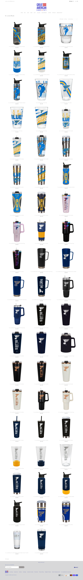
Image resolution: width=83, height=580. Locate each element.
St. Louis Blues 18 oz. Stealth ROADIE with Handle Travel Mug (41, 271)
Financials (36, 571)
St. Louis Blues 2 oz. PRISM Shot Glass (66, 46)
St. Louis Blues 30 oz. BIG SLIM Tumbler (66, 215)
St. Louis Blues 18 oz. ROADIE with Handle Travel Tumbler (66, 271)
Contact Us (16, 571)
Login (6, 1)
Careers (20, 571)
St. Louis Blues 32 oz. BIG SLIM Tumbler (66, 130)
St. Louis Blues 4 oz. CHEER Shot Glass (17, 468)
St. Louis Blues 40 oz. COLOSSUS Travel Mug (17, 243)
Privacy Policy (41, 571)
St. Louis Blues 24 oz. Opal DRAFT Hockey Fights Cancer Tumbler (16, 552)
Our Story (11, 571)
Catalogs (24, 571)
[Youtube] (71, 1)
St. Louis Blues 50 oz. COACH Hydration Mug (66, 355)
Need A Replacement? (56, 571)
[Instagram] (77, 567)
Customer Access (30, 571)
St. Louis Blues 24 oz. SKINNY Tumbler (17, 440)
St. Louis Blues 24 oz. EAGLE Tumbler (41, 524)
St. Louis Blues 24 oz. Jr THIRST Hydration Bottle (17, 102)
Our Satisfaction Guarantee (66, 571)
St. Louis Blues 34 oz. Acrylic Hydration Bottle (17, 46)
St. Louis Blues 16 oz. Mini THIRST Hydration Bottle (66, 74)
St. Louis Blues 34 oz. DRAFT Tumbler (41, 243)
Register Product (48, 571)
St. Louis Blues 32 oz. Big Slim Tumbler (17, 271)
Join (9, 1)
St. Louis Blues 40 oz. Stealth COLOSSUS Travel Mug (66, 299)
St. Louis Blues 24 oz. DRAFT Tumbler (41, 552)
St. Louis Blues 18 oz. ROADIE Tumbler (17, 187)
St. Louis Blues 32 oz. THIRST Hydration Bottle (17, 74)
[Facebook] (74, 567)
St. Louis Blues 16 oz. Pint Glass (41, 102)
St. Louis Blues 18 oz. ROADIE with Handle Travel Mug (16, 299)
